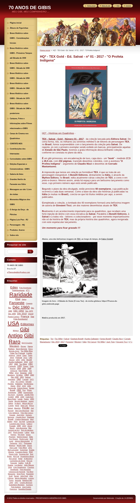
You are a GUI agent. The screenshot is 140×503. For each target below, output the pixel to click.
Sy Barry (17, 403)
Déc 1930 (14, 377)
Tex (51, 339)
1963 (19, 390)
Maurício (17, 408)
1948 (29, 369)
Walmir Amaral (22, 437)
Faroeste (69, 342)
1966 (16, 364)
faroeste (18, 480)
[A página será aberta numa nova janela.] (86, 127)
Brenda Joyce (14, 351)
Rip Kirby (21, 435)
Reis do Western (27, 430)
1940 (11, 483)
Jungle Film (29, 395)
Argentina (11, 379)
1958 (19, 369)
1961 (30, 364)
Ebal (17, 299)
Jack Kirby (20, 415)
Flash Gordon (18, 432)
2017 (63, 342)
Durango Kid (24, 454)
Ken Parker (23, 371)
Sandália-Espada (24, 489)
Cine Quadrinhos (19, 467)
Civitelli (11, 397)
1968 (30, 373)
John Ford (24, 476)
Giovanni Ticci (122, 342)
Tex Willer (59, 339)
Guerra (10, 465)
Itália (84, 342)
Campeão (12, 366)
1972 (32, 379)
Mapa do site (106, 6)
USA (13, 323)
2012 (17, 373)
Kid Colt (16, 456)
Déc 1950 (18, 311)
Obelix (13, 386)
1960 (32, 375)
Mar (29, 428)
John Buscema (21, 428)
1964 (26, 375)
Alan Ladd (13, 448)
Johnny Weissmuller (22, 441)
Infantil (30, 314)
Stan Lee (24, 406)
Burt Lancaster (13, 450)
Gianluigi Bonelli (77, 339)
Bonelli (29, 360)
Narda (10, 401)
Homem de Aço (14, 430)
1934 (10, 467)
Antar (20, 459)
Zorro (24, 355)
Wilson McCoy (27, 403)
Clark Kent (29, 397)
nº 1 (130, 342)
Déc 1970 (29, 311)
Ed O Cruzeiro (27, 343)
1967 (31, 362)
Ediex (14, 287)
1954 (24, 369)
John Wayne (29, 465)
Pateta (26, 399)
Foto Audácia (16, 487)
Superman (24, 450)
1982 (29, 386)
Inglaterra (18, 384)
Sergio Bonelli (105, 339)
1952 (23, 360)
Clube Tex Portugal (17, 353)
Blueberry (11, 375)
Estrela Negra (22, 388)
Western (78, 342)
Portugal (18, 358)
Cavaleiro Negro (21, 452)
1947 (10, 432)
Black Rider (12, 399)
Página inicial (45, 50)
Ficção (25, 408)
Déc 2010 (55, 342)
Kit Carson (92, 342)
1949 (19, 426)
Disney (23, 346)
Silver (12, 358)
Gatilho (21, 463)
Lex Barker (18, 465)
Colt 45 (28, 463)
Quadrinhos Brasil (27, 456)
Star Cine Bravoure (22, 411)
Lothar (27, 432)
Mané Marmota (21, 349)
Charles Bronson (26, 483)
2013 (25, 358)
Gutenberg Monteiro (16, 485)
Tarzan (16, 476)
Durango (23, 373)
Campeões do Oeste (17, 461)
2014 (19, 386)
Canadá (25, 379)
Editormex (27, 324)
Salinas (28, 377)
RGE (31, 452)
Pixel (16, 421)
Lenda (20, 399)
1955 (32, 399)
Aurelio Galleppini (92, 339)
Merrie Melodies (21, 478)
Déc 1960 (21, 307)
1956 (17, 397)
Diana (28, 435)
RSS (117, 6)
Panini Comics (13, 317)
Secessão (12, 388)
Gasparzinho (28, 392)
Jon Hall (22, 421)
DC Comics (20, 381)
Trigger (25, 366)
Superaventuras (18, 290)
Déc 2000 (12, 314)
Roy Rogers (13, 439)
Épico (30, 349)
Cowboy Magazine (22, 419)
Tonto (30, 355)
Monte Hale (21, 446)
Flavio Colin (13, 454)
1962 (19, 379)
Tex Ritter (23, 364)
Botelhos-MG (27, 480)
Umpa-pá (13, 371)
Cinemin (29, 303)
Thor (24, 390)
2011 (12, 381)
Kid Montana (28, 384)
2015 (26, 362)
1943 (24, 426)
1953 (22, 377)
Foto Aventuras (25, 288)
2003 (24, 386)
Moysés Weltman (20, 401)
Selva (24, 299)
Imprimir (128, 6)
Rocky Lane (23, 439)
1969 (22, 397)
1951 (30, 448)
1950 (18, 360)
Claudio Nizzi (118, 339)
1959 (19, 366)
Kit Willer (101, 342)
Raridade (20, 294)
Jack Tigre (110, 342)
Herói (17, 405)
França (25, 316)
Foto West (23, 448)
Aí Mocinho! (28, 459)
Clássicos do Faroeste (17, 472)
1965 (20, 392)
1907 (16, 483)
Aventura (29, 485)
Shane (29, 445)
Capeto (11, 405)
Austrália (20, 395)
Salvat (66, 339)
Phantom (12, 437)
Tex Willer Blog (27, 351)
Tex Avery (11, 395)
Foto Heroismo (25, 469)
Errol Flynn (21, 474)
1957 (11, 364)
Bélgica (16, 331)
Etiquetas (44, 339)
